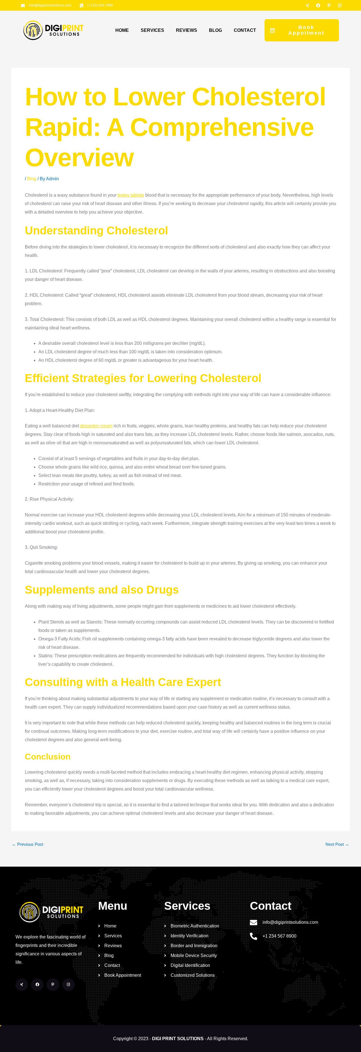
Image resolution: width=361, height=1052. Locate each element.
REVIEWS (186, 30)
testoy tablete (131, 195)
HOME (122, 30)
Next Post (337, 844)
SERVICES (152, 30)
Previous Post (27, 844)
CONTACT (245, 30)
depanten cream (96, 425)
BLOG (215, 30)
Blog (31, 178)
